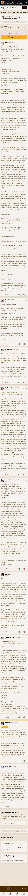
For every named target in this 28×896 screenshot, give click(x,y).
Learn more (3, 2)
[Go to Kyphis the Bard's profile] (2, 388)
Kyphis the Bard (9, 388)
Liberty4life (8, 766)
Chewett (7, 722)
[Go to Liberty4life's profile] (2, 767)
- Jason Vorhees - (9, 480)
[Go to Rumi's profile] (2, 27)
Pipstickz (7, 574)
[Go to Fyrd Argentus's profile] (2, 350)
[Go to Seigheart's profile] (2, 300)
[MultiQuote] (2, 294)
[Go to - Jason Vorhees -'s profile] (2, 480)
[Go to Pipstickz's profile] (2, 574)
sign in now (14, 816)
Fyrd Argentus (9, 349)
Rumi (5, 26)
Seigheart (7, 299)
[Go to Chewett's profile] (2, 723)
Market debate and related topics (17, 28)
